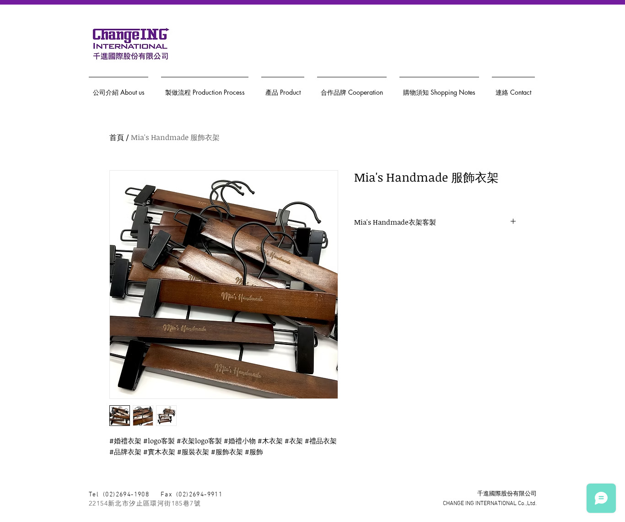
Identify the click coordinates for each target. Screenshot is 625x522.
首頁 (116, 137)
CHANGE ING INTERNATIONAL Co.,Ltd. (490, 503)
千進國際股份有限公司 (507, 494)
